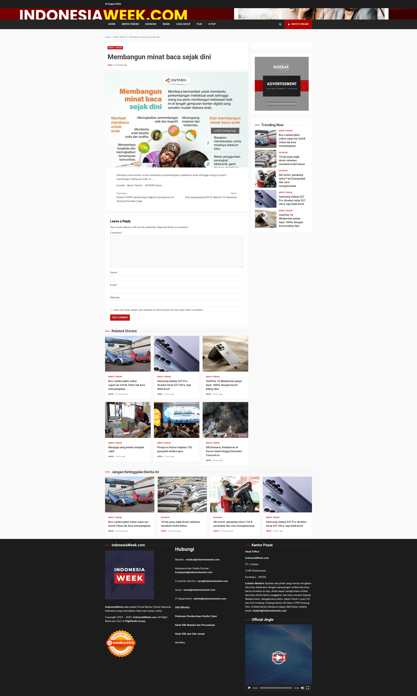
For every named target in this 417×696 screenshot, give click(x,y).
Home (111, 24)
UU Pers (180, 642)
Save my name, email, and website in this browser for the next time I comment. (158, 310)
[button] (278, 657)
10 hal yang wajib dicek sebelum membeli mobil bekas (265, 159)
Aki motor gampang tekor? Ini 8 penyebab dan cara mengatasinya (265, 179)
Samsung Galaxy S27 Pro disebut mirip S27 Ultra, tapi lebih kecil (177, 354)
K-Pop (212, 24)
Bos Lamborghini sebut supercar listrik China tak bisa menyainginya (128, 354)
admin (110, 65)
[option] (282, 140)
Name (114, 272)
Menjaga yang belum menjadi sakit (128, 420)
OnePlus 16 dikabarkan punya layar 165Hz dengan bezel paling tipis (225, 354)
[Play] (249, 687)
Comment (116, 232)
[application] (278, 657)
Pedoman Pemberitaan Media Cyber (196, 616)
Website (115, 297)
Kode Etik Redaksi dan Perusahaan (195, 625)
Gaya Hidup (183, 24)
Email (114, 285)
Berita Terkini (130, 24)
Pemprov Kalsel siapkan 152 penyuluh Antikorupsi (177, 420)
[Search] (280, 24)
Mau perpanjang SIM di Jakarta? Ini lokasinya (211, 195)
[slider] (276, 688)
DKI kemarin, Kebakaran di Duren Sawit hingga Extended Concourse (225, 420)
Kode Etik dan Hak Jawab (190, 634)
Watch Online (300, 24)
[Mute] (302, 687)
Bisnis (166, 24)
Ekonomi (150, 24)
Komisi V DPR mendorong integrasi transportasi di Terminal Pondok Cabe (144, 197)
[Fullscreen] (307, 687)
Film (199, 24)
